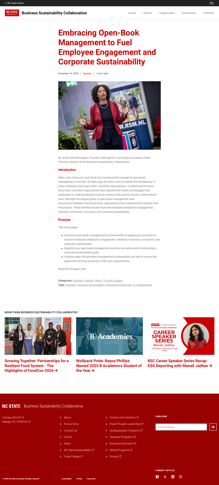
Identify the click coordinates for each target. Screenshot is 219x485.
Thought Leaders (167, 13)
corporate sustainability (90, 284)
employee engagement (118, 284)
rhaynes (87, 73)
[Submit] (213, 427)
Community (208, 13)
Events (68, 436)
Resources (91, 479)
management (144, 284)
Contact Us (70, 430)
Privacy (79, 479)
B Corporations (189, 13)
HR (134, 284)
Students (147, 13)
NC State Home (15, 3)
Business (78, 280)
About (67, 417)
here (83, 268)
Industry (132, 13)
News (98, 280)
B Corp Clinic (71, 424)
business (70, 284)
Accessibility (67, 479)
